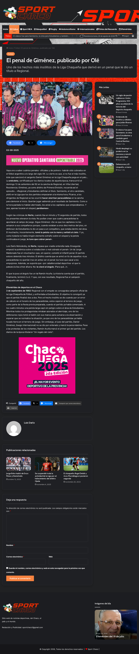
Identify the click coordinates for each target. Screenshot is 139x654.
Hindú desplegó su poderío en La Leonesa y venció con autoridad (41, 36)
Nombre (10, 545)
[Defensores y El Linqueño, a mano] (106, 168)
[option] (116, 625)
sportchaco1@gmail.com (32, 627)
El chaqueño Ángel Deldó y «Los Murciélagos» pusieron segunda (76, 476)
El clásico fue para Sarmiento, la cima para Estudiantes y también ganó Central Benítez (124, 135)
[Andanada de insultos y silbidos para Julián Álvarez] (106, 120)
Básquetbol (41, 29)
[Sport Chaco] (29, 13)
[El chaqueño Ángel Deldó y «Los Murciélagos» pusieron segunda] (76, 464)
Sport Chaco (93, 649)
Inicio (5, 29)
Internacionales (87, 29)
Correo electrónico (15, 557)
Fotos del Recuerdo (108, 29)
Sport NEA (27, 29)
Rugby (54, 29)
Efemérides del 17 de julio (110, 636)
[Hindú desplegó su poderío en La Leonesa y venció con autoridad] (106, 152)
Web (51, 557)
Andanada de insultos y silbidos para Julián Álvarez (124, 120)
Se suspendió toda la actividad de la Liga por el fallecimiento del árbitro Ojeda (46, 477)
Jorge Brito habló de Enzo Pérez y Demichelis (17, 474)
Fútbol (15, 29)
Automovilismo (68, 29)
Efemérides (126, 29)
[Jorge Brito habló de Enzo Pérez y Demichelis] (18, 464)
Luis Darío (29, 422)
